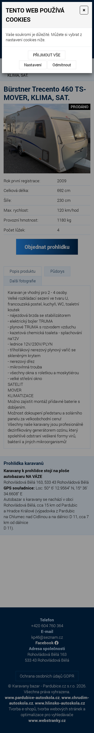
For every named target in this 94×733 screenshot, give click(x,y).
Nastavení (32, 64)
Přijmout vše (46, 54)
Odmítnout (62, 64)
